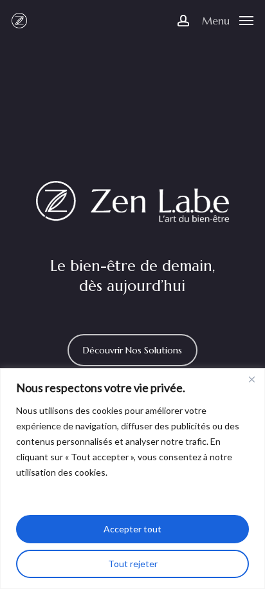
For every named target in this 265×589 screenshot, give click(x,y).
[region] (132, 478)
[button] (227, 19)
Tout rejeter (133, 563)
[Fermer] (251, 379)
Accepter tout (132, 528)
